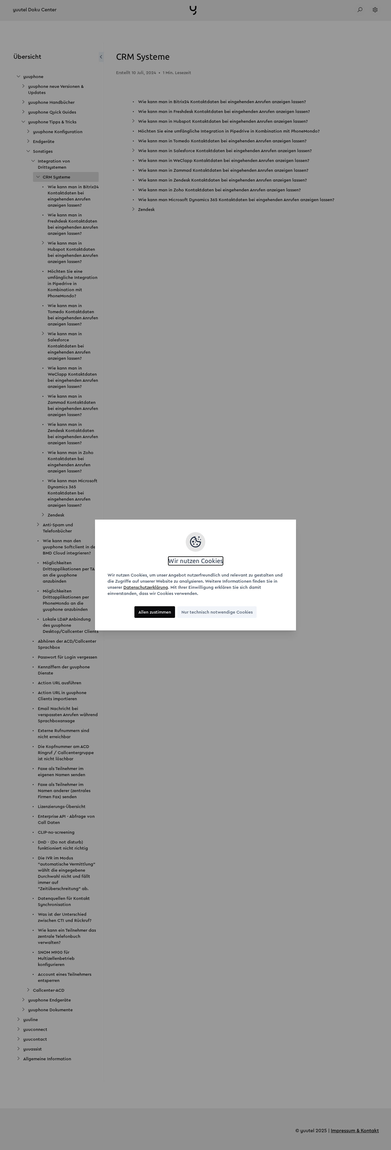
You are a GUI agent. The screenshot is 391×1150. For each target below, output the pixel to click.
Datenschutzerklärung (145, 587)
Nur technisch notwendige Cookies (217, 612)
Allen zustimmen (154, 612)
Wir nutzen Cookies (195, 561)
